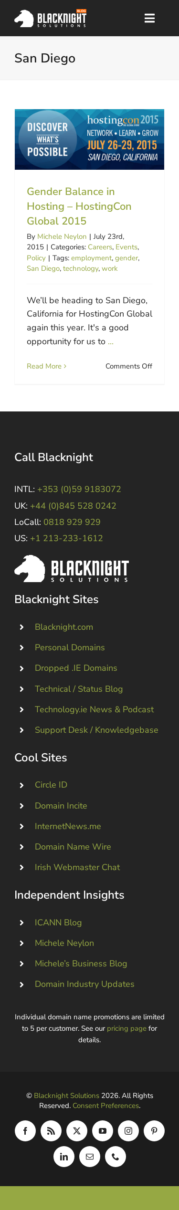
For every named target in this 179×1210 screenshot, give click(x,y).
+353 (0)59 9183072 (79, 489)
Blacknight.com (64, 627)
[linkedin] (63, 1156)
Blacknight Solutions (66, 1095)
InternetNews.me (68, 826)
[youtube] (102, 1130)
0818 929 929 (72, 522)
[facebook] (25, 1130)
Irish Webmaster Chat (77, 867)
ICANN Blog (58, 922)
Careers (100, 247)
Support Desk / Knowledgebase (96, 730)
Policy (36, 258)
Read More (44, 366)
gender (126, 258)
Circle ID (51, 784)
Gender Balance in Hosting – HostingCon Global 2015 (89, 139)
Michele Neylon (62, 236)
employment (91, 258)
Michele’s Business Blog (81, 963)
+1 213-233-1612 (66, 538)
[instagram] (128, 1130)
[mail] (89, 1156)
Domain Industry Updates (85, 984)
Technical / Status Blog (79, 689)
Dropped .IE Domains (76, 668)
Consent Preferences (106, 1105)
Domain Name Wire (73, 846)
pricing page (127, 1028)
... (111, 341)
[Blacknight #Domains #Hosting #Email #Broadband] (71, 559)
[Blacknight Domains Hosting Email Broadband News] (50, 13)
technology (80, 268)
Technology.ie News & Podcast (94, 709)
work (110, 268)
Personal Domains (70, 647)
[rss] (51, 1130)
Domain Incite (61, 805)
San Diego (43, 268)
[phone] (115, 1156)
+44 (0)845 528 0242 (73, 506)
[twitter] (76, 1130)
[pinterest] (154, 1130)
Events (126, 247)
